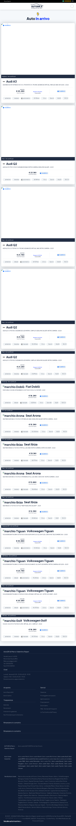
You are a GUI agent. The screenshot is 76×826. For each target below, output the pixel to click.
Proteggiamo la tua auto (48, 695)
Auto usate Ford (41, 759)
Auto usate (21, 746)
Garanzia (43, 692)
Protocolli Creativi (38, 821)
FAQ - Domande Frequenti (48, 709)
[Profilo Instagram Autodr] (6, 736)
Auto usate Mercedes (33, 761)
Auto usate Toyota (57, 766)
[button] (68, 1)
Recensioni (7, 708)
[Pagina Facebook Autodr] (15, 736)
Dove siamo (44, 705)
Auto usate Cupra (44, 766)
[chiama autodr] (72, 6)
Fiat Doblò (32, 386)
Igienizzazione (45, 699)
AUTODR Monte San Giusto (34, 746)
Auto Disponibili (8, 692)
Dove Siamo (7, 1)
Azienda (6, 705)
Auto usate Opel (32, 766)
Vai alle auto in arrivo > (12, 821)
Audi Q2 (11, 163)
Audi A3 (11, 81)
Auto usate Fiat (30, 759)
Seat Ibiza (31, 444)
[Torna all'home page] (37, 6)
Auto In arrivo (7, 695)
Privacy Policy (41, 818)
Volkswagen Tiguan (40, 531)
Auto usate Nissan (57, 761)
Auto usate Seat (44, 763)
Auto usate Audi (63, 756)
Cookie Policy (50, 818)
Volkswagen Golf (35, 620)
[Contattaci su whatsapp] (10, 736)
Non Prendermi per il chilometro (13, 715)
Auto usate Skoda (57, 763)
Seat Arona (33, 415)
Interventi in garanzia (10, 711)
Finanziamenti (44, 702)
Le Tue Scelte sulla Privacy (48, 712)
